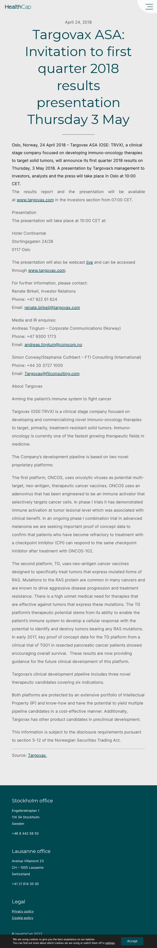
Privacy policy (23, 911)
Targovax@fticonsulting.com (52, 373)
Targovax (37, 755)
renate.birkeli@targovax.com (52, 307)
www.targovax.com (35, 199)
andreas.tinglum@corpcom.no (53, 344)
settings (110, 943)
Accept (132, 941)
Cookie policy (22, 918)
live (89, 262)
